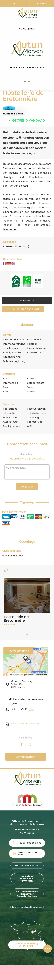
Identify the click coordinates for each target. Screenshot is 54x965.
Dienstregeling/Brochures (27, 907)
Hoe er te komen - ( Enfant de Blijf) (27, 944)
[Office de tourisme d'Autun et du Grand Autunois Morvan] (26, 48)
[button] (27, 29)
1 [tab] (27, 634)
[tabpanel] (27, 603)
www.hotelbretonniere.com (26, 723)
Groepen (40, 3)
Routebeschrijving (18, 650)
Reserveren (27, 300)
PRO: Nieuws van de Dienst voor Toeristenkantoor (27, 894)
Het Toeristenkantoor (27, 865)
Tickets (13, 3)
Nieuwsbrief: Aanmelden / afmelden (27, 878)
